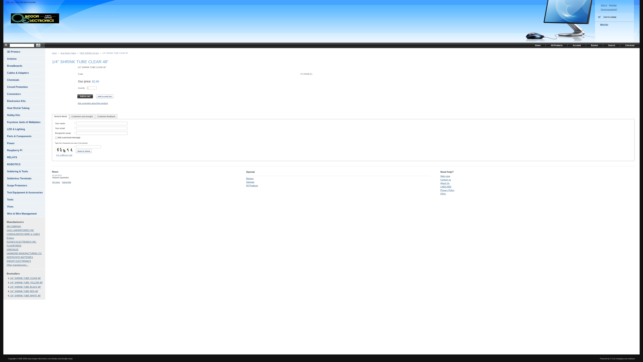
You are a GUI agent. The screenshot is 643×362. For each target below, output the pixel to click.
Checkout (629, 45)
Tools (10, 199)
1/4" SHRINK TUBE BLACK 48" (25, 287)
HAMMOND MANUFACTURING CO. (24, 253)
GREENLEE (13, 249)
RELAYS (12, 157)
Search (611, 45)
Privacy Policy (447, 190)
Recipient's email (63, 133)
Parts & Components (19, 136)
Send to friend (60, 116)
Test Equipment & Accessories (25, 192)
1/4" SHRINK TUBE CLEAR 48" (25, 278)
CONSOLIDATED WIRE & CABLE (23, 234)
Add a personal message (68, 137)
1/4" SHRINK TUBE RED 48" (24, 291)
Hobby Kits (13, 115)
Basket (594, 45)
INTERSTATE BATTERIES (20, 257)
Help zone (445, 176)
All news (56, 182)
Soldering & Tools (17, 171)
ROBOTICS (13, 164)
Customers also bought (82, 116)
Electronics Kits (16, 101)
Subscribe (66, 182)
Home (54, 53)
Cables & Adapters (18, 72)
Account (577, 45)
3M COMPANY (14, 226)
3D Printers (13, 51)
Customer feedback (106, 116)
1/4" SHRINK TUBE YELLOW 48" (26, 282)
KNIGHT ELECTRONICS (19, 261)
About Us (444, 183)
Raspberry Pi (14, 150)
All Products (252, 185)
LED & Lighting (16, 129)
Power (11, 143)
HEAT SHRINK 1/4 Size (89, 53)
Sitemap (250, 182)
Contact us (445, 179)
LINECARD (445, 187)
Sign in (604, 5)
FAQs (443, 194)
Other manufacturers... (18, 265)
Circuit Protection (17, 86)
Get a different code (64, 155)
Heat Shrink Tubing (68, 53)
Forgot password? (609, 9)
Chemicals (13, 79)
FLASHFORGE (14, 246)
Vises (10, 206)
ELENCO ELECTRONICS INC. (22, 242)
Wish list (604, 24)
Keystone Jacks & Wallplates (24, 122)
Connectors (14, 94)
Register (613, 5)
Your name (60, 123)
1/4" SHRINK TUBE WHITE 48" (25, 295)
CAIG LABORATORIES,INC (20, 230)
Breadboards (14, 65)
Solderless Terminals (19, 178)
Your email (60, 128)
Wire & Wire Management (22, 213)
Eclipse (10, 238)
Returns (250, 178)
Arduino (12, 58)
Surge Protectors (17, 185)
